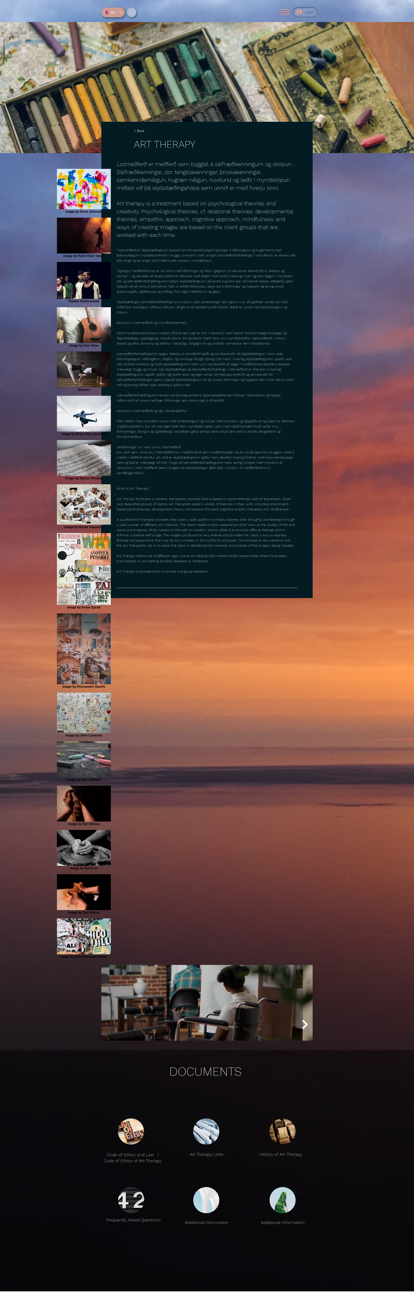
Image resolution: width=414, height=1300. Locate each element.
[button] (285, 12)
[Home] (131, 12)
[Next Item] (305, 1024)
